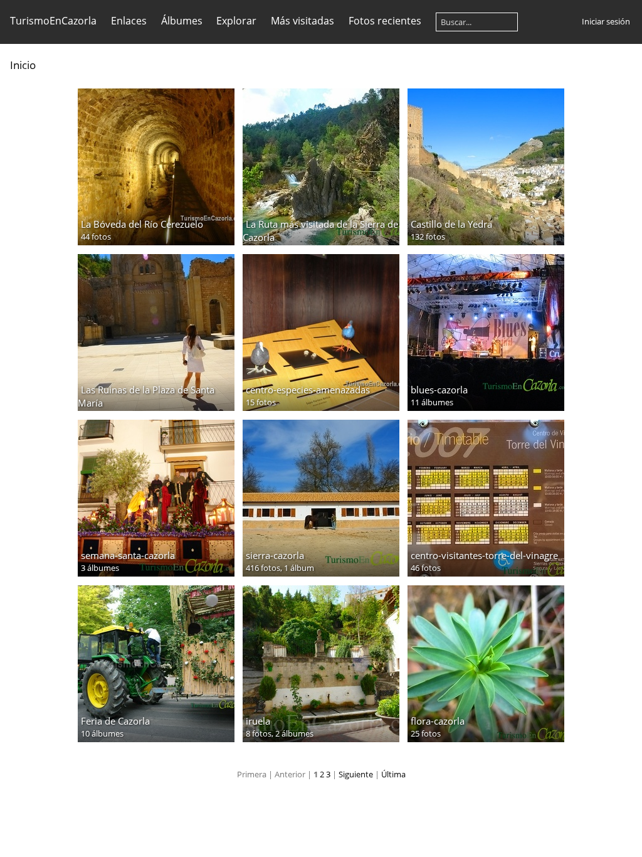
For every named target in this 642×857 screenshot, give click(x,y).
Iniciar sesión (606, 21)
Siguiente (356, 774)
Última (393, 774)
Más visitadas (302, 21)
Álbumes (182, 21)
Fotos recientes (385, 21)
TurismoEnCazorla (53, 21)
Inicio (23, 65)
